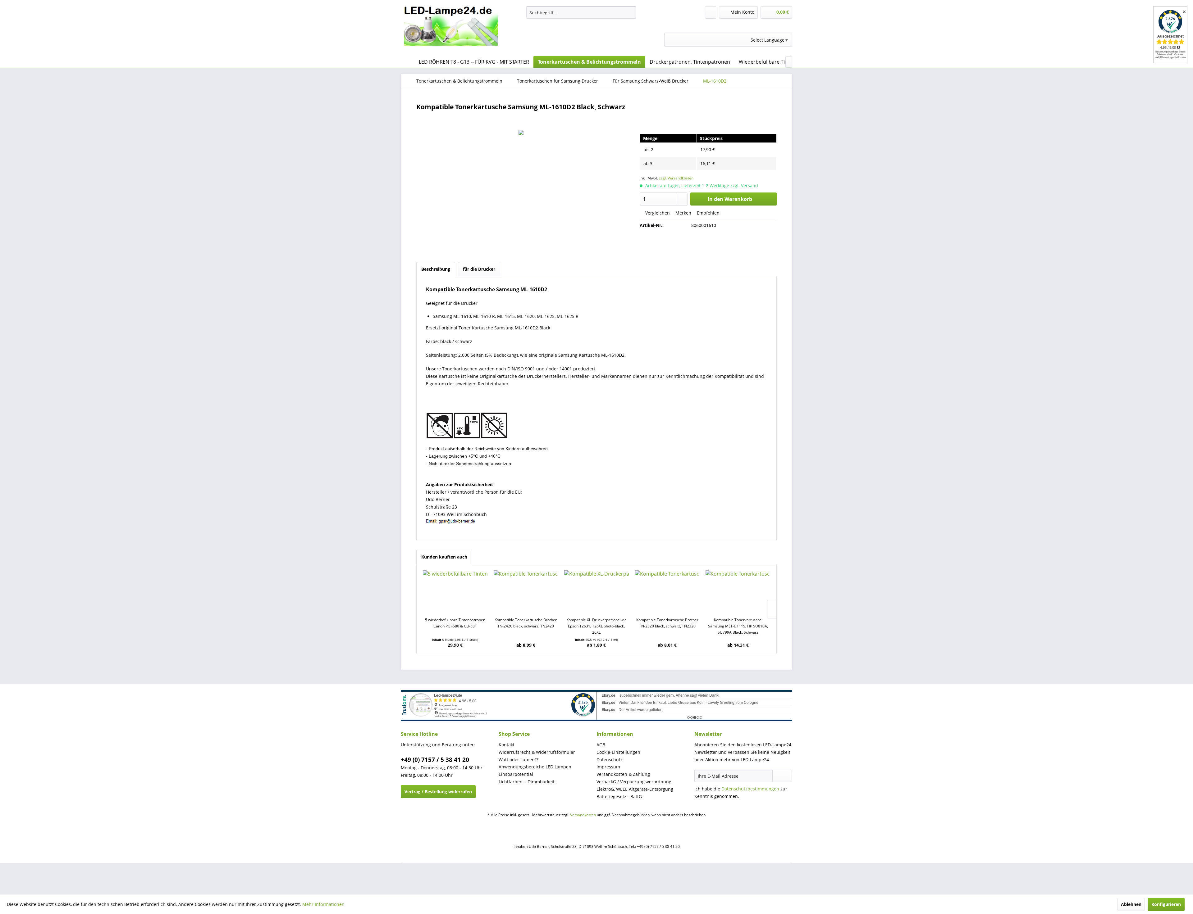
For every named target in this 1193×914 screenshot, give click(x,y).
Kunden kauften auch (444, 557)
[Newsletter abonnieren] (782, 776)
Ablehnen (1131, 904)
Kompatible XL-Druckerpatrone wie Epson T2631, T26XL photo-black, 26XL (596, 626)
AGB (600, 745)
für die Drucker (479, 269)
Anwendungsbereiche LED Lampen (535, 767)
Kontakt (506, 745)
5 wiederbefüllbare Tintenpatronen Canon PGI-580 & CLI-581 (455, 623)
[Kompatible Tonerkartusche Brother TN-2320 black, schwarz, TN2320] (667, 592)
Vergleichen (657, 213)
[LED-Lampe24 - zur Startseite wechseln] (451, 29)
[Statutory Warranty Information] (708, 246)
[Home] (407, 62)
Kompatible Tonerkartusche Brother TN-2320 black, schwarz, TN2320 (667, 623)
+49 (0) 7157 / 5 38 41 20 (435, 760)
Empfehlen (708, 213)
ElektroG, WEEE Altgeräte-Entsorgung (634, 789)
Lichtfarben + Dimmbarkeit (527, 782)
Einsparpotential (516, 774)
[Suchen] (630, 12)
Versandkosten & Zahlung (623, 774)
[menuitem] (581, 12)
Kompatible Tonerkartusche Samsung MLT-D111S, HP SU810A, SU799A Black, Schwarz (738, 626)
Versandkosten (583, 814)
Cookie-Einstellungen (618, 752)
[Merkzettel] (710, 12)
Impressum (608, 767)
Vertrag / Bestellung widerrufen (438, 791)
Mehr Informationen (323, 904)
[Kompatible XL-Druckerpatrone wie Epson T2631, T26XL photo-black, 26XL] (596, 592)
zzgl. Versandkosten (676, 178)
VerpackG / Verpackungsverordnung (633, 782)
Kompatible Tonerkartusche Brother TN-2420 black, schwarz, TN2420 (526, 623)
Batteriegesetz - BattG (619, 796)
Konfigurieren (1166, 904)
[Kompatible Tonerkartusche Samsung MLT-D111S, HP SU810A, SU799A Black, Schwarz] (738, 592)
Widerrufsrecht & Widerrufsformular (537, 752)
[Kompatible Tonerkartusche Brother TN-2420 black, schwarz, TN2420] (526, 592)
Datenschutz (609, 759)
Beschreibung (435, 269)
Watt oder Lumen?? (518, 759)
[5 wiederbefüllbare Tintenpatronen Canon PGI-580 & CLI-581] (455, 592)
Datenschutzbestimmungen (750, 789)
